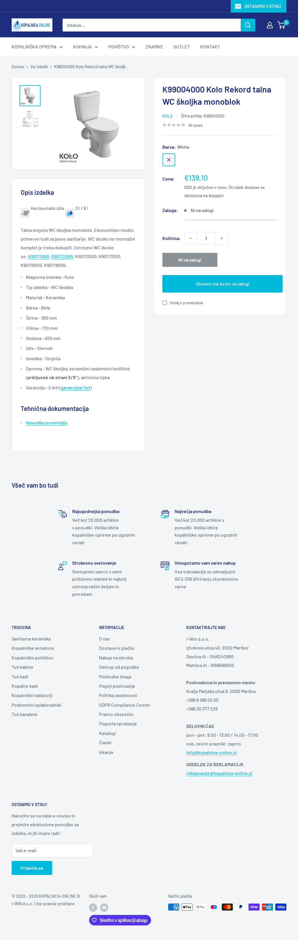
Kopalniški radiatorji (32, 695)
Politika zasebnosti (118, 695)
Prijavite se (31, 868)
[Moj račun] (270, 25)
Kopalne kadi (25, 686)
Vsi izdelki (39, 66)
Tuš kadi (20, 676)
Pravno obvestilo (116, 714)
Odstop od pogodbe (119, 667)
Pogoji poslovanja (117, 686)
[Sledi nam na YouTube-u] (104, 908)
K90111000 (38, 256)
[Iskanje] (248, 25)
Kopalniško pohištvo (32, 657)
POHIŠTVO (118, 46)
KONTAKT (210, 46)
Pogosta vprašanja (117, 723)
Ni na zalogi (189, 259)
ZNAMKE (154, 46)
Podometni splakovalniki (36, 705)
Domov (18, 66)
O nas (104, 638)
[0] (281, 25)
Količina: (171, 238)
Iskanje (106, 752)
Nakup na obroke (116, 657)
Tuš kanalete (25, 714)
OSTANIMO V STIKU (262, 6)
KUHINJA (82, 46)
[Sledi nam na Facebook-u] (93, 908)
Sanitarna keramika (31, 638)
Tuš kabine (22, 667)
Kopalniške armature (33, 648)
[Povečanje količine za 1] (221, 238)
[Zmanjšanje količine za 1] (191, 238)
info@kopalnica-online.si (211, 752)
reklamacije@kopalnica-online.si (219, 773)
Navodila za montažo (47, 422)
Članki (105, 742)
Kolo (167, 115)
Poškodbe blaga (115, 676)
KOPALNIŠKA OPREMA (34, 46)
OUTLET (181, 46)
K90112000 (62, 256)
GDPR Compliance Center (124, 705)
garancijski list (75, 387)
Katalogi (107, 733)
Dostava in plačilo (116, 648)
